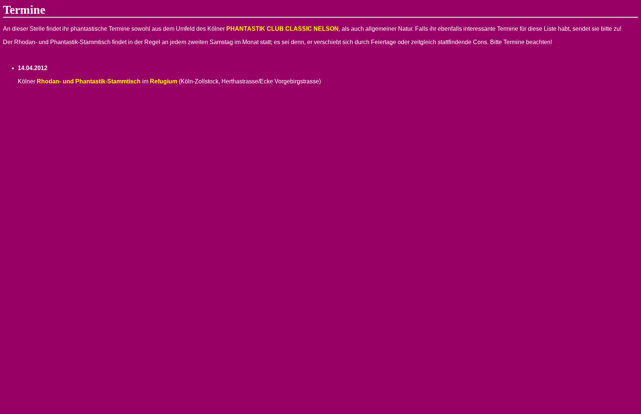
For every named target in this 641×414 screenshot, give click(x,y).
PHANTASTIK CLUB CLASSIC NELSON (282, 29)
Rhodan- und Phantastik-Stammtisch (89, 81)
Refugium (163, 81)
